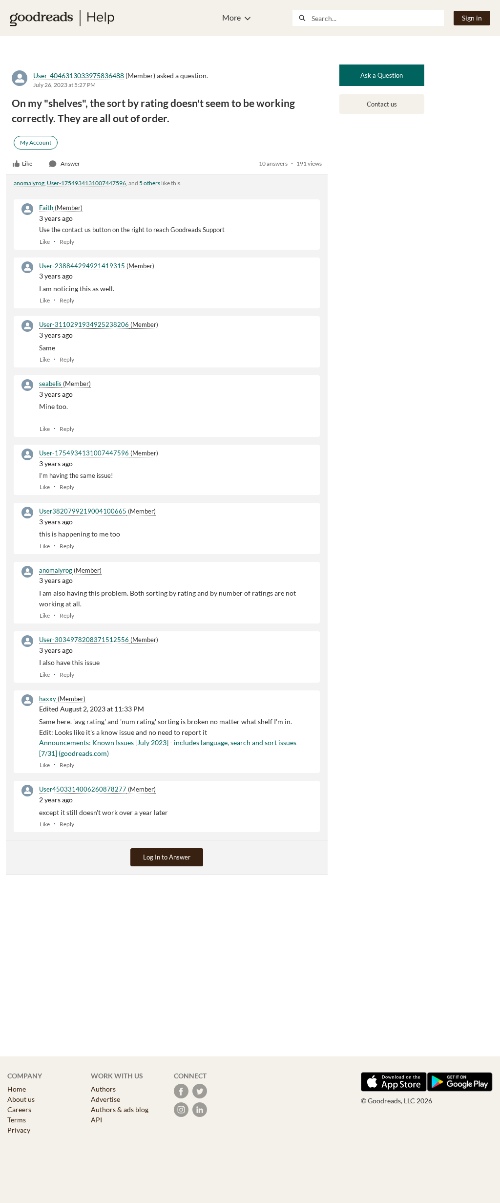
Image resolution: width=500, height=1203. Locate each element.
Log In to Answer (166, 857)
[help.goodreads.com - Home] (62, 18)
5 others (149, 183)
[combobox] (377, 18)
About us (21, 1099)
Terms (16, 1120)
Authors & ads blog (119, 1109)
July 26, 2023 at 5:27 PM (64, 84)
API (96, 1120)
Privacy (18, 1130)
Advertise (105, 1099)
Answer (70, 163)
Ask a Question (381, 75)
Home (16, 1089)
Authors (103, 1089)
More (231, 17)
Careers (19, 1109)
